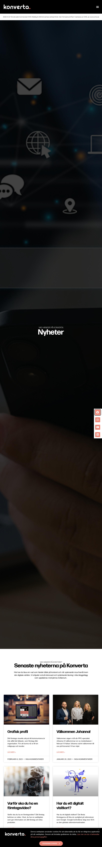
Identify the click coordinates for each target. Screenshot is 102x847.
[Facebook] (97, 412)
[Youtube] (97, 427)
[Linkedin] (97, 434)
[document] (51, 423)
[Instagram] (97, 419)
